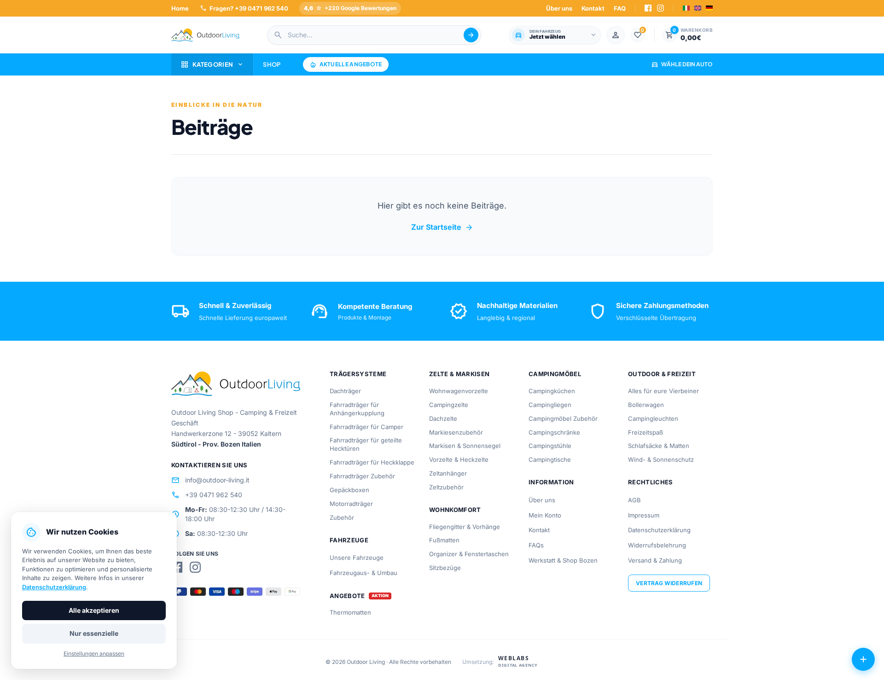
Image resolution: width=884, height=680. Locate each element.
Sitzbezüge (445, 567)
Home (180, 8)
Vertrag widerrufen (669, 583)
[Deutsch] (709, 8)
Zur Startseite (442, 227)
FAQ (620, 8)
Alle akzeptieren (94, 610)
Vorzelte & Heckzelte (459, 459)
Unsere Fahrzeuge (357, 557)
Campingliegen (550, 404)
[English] (697, 8)
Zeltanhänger (448, 473)
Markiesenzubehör (456, 432)
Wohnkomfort (455, 509)
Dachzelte (443, 418)
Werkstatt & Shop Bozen (563, 560)
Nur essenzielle (94, 633)
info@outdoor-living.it (210, 480)
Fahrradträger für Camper (366, 426)
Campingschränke (554, 432)
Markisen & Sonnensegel (464, 445)
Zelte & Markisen (459, 374)
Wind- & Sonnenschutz (661, 459)
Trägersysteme (358, 374)
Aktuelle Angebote (345, 64)
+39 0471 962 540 (206, 495)
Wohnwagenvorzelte (458, 391)
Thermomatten (350, 612)
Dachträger (345, 391)
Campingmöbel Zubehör (563, 418)
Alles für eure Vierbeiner (663, 391)
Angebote (347, 596)
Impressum (643, 515)
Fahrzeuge (349, 540)
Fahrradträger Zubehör (362, 476)
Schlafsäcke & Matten (658, 445)
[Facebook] (648, 8)
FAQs (536, 545)
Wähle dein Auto (682, 64)
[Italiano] (686, 8)
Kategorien (212, 64)
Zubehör (342, 517)
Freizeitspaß (645, 432)
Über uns (559, 8)
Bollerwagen (646, 404)
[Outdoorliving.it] (205, 35)
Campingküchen (552, 391)
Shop (271, 64)
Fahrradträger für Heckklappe (372, 462)
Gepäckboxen (349, 490)
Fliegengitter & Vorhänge (464, 526)
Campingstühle (550, 445)
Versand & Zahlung (655, 560)
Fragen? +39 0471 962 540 (244, 8)
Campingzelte (448, 404)
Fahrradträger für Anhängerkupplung (357, 409)
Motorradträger (351, 503)
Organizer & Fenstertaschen (469, 554)
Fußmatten (444, 540)
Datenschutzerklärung (659, 530)
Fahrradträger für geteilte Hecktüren (366, 444)
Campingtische (550, 459)
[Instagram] (660, 8)
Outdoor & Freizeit (662, 374)
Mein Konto (545, 515)
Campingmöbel (555, 374)
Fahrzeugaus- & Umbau (363, 572)
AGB (634, 500)
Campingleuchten (653, 418)
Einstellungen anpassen (94, 653)
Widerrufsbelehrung (657, 545)
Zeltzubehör (446, 487)
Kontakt (593, 8)
